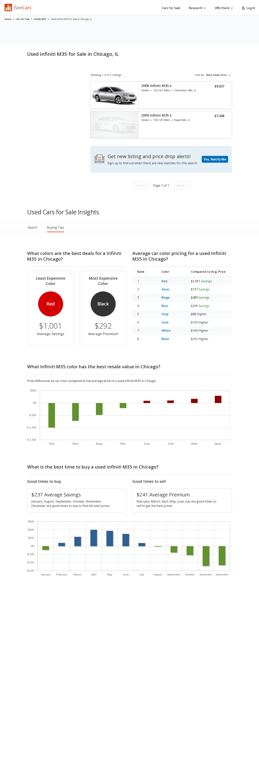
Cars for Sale (171, 8)
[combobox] (219, 75)
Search (32, 227)
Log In (250, 8)
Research (195, 8)
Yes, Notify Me (215, 159)
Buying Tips (55, 227)
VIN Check (222, 8)
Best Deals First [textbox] (216, 75)
